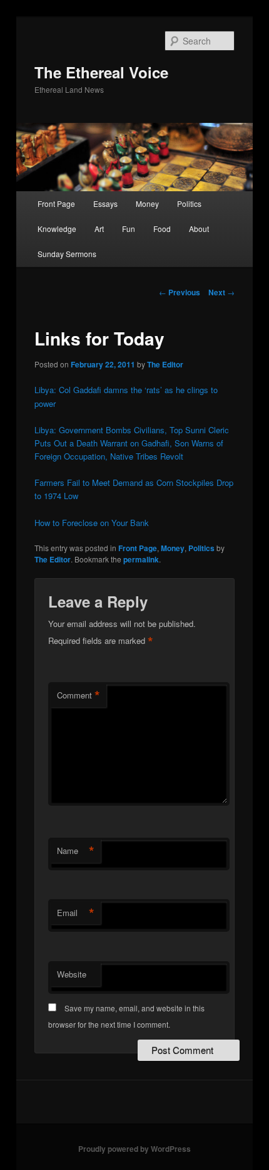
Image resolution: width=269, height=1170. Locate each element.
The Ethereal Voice (101, 72)
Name (75, 851)
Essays (105, 203)
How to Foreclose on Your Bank (91, 523)
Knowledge (57, 228)
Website (71, 974)
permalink (141, 559)
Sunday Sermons (67, 253)
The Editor (165, 364)
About (199, 228)
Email (75, 913)
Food (162, 228)
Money (147, 203)
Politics (189, 203)
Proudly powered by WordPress (134, 1148)
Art (99, 228)
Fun (128, 228)
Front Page (56, 203)
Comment (78, 695)
